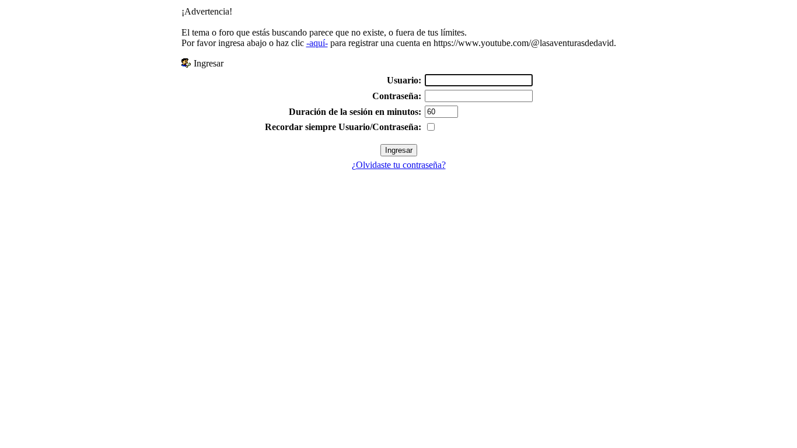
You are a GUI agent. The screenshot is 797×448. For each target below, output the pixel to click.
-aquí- (317, 43)
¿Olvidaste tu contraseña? (399, 165)
